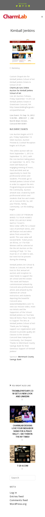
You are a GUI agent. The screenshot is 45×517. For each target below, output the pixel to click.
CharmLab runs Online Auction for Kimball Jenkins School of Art (21, 90)
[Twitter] (16, 6)
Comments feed (19, 500)
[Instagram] (26, 6)
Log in (13, 492)
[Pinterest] (23, 6)
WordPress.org (18, 503)
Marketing (16, 68)
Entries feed (17, 496)
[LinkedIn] (29, 6)
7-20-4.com (22, 465)
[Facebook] (20, 6)
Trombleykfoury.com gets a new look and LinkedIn (22, 393)
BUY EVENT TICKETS (19, 129)
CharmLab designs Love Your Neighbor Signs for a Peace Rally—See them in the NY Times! (22, 431)
